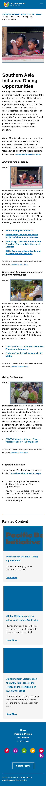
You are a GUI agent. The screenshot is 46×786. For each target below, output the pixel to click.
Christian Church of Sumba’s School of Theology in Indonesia (25, 347)
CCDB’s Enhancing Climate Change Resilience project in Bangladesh (23, 440)
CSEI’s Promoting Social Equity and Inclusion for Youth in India (23, 252)
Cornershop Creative (18, 780)
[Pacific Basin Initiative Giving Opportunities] (23, 538)
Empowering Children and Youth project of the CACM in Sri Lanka (22, 236)
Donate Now (23, 766)
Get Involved (23, 737)
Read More (11, 577)
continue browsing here (28, 154)
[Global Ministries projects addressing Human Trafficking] (23, 598)
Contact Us (23, 741)
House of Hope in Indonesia (19, 230)
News (23, 730)
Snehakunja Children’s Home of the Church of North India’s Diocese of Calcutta (23, 244)
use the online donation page (26, 473)
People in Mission (23, 734)
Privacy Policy (26, 777)
